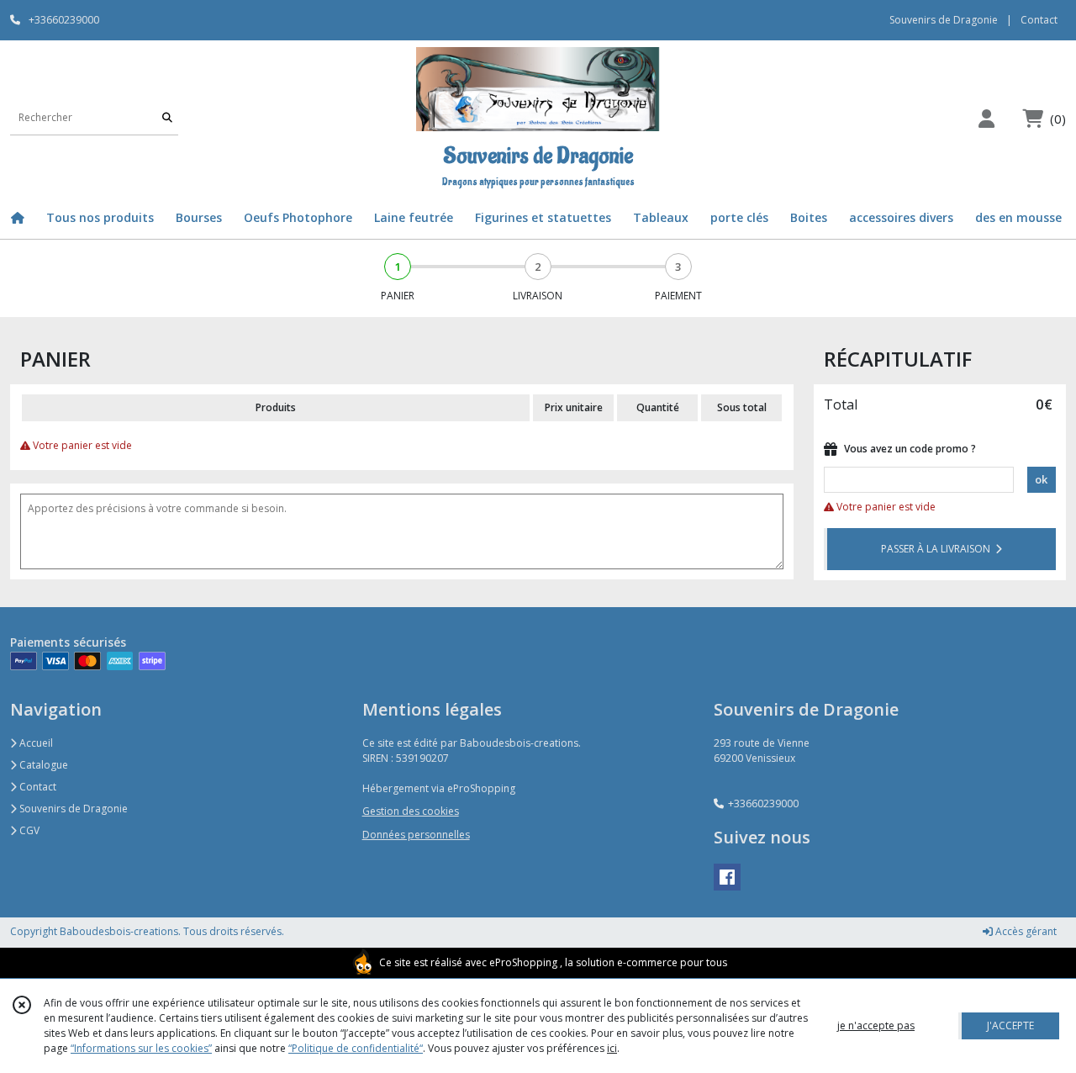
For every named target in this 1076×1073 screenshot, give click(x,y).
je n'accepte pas (876, 1025)
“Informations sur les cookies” (141, 1048)
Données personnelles (416, 834)
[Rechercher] (167, 118)
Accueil (35, 743)
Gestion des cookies (410, 811)
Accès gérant (1025, 931)
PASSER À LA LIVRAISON (938, 549)
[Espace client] (986, 118)
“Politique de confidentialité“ (355, 1048)
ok (1041, 479)
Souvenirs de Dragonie (72, 808)
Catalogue (42, 765)
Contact (1039, 20)
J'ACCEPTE (1010, 1025)
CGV (28, 830)
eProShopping (523, 962)
